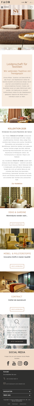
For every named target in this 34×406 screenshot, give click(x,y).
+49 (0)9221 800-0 (12, 379)
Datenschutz (23, 404)
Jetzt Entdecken (17, 341)
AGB (9, 404)
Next (31, 26)
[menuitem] (23, 2)
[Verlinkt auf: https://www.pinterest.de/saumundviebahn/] (9, 2)
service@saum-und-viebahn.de (15, 384)
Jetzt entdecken (17, 266)
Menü (6, 7)
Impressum (15, 404)
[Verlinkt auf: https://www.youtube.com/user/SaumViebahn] (4, 2)
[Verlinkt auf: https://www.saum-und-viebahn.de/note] (32, 7)
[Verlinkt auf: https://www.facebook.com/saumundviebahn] (2, 2)
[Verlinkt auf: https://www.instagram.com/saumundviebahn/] (6, 2)
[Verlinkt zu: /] (2, 49)
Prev (2, 26)
